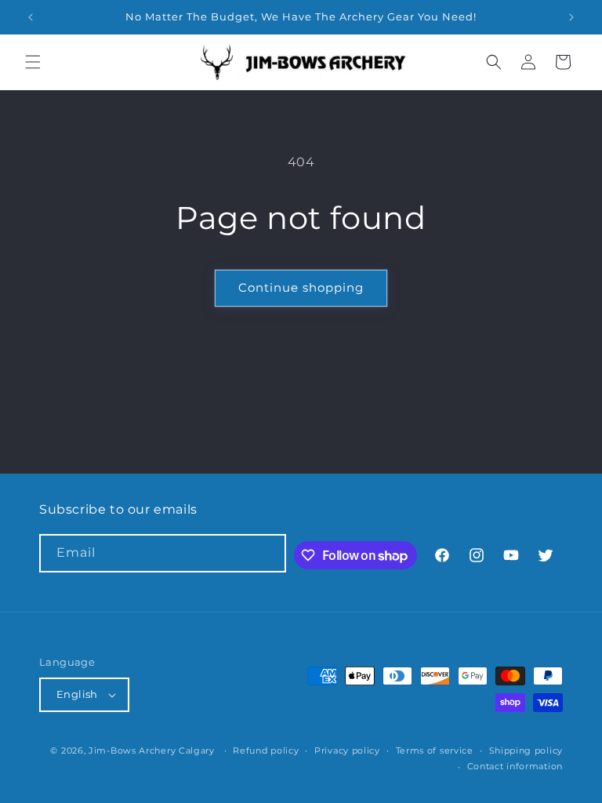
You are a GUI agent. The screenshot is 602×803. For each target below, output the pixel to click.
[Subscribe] (267, 553)
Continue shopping (301, 287)
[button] (33, 62)
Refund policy (266, 750)
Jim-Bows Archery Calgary (152, 750)
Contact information (515, 766)
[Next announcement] (571, 17)
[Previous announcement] (30, 17)
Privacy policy (347, 750)
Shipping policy (526, 750)
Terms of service (434, 750)
